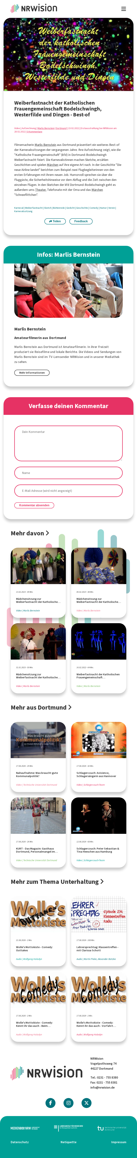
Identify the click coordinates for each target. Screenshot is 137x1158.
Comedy (94, 208)
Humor (103, 208)
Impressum (118, 1142)
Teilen (56, 221)
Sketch (48, 208)
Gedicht (70, 208)
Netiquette (69, 1142)
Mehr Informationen (32, 373)
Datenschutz (20, 1142)
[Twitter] (86, 1103)
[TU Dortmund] (111, 1128)
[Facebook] (50, 1103)
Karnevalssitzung (23, 211)
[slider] (60, 88)
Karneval (19, 208)
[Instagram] (69, 1103)
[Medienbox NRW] (25, 1128)
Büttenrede (59, 208)
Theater (40, 190)
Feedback (81, 221)
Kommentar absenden (34, 505)
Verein (111, 208)
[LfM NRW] (68, 1128)
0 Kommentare (34, 131)
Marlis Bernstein (46, 128)
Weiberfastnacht (34, 208)
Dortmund (61, 128)
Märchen (52, 165)
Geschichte (82, 208)
